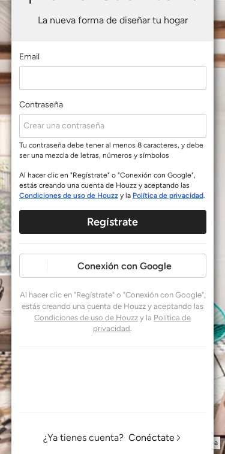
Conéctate (151, 437)
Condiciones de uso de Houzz (68, 195)
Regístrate (112, 221)
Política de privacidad (168, 195)
